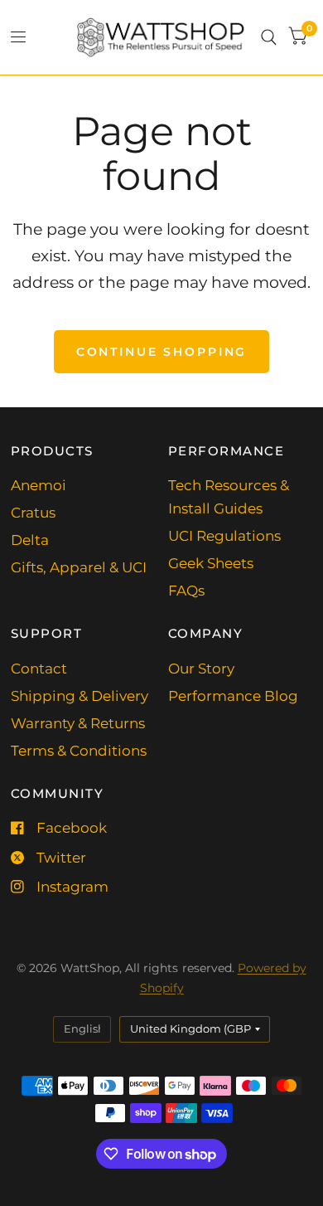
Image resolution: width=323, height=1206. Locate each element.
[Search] (268, 37)
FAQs (186, 590)
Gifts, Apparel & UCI (79, 567)
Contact (39, 668)
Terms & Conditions (79, 750)
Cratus (33, 512)
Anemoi (38, 485)
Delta (30, 540)
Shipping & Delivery (79, 696)
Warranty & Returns (78, 723)
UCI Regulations (224, 536)
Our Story (201, 668)
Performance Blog (233, 696)
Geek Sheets (210, 563)
